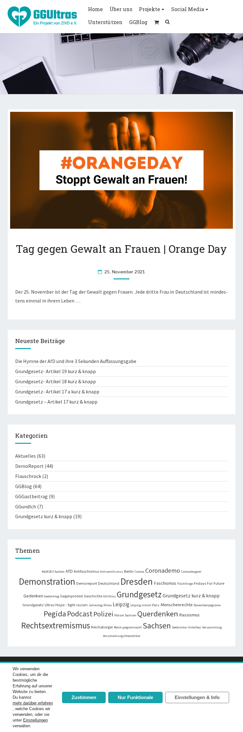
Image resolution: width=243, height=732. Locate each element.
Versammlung (212, 627)
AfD (69, 571)
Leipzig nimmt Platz (144, 605)
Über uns (120, 9)
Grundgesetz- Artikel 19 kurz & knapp (55, 371)
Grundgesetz (139, 594)
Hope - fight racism (71, 604)
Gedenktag (51, 596)
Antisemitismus (111, 572)
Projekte (149, 9)
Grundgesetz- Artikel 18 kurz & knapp (55, 381)
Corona (139, 572)
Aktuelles (25, 456)
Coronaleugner (191, 572)
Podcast (79, 613)
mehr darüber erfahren (33, 703)
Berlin (129, 571)
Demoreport (86, 583)
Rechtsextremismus (55, 625)
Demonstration (47, 581)
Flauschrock (28, 476)
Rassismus (189, 615)
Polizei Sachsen (125, 615)
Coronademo (162, 570)
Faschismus (165, 583)
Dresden (136, 581)
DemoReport (29, 466)
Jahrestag (96, 605)
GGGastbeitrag (31, 496)
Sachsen (157, 626)
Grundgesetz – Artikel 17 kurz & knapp (56, 401)
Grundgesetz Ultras (38, 604)
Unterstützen (105, 22)
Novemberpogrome (207, 605)
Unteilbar (194, 627)
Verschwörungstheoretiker (121, 636)
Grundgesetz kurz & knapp (43, 516)
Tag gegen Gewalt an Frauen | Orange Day (121, 249)
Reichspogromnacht (128, 627)
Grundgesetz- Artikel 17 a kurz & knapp (57, 391)
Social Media (187, 9)
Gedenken (33, 596)
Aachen (59, 572)
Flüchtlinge (185, 584)
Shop (156, 22)
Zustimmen (84, 697)
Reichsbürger (102, 626)
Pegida (55, 614)
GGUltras (109, 596)
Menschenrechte (176, 605)
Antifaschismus (86, 571)
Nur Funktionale (135, 697)
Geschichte (93, 595)
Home (95, 9)
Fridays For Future (209, 583)
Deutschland (108, 583)
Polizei (103, 613)
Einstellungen (35, 720)
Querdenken (157, 614)
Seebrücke (179, 627)
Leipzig (121, 604)
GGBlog (138, 22)
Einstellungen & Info (197, 697)
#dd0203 (47, 572)
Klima (107, 605)
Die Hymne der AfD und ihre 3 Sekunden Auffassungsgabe (75, 361)
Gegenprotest (71, 595)
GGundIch (25, 506)
